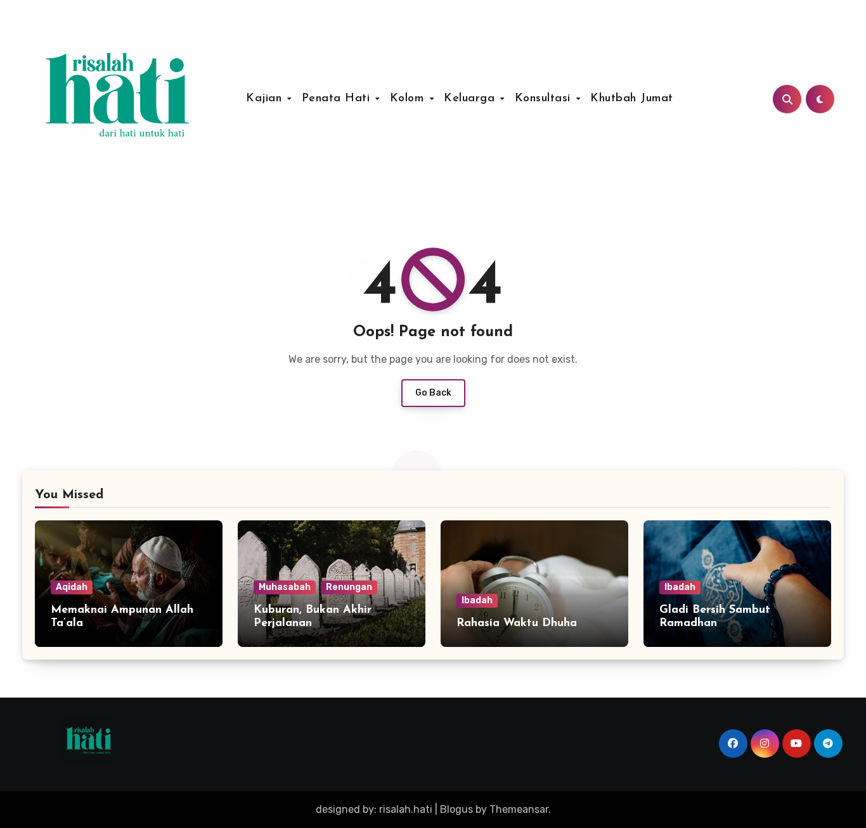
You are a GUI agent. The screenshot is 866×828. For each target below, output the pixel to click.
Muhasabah (285, 587)
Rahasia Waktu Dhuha (516, 623)
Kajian (266, 98)
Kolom (409, 98)
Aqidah (71, 587)
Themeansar (518, 809)
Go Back (433, 392)
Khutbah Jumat (631, 98)
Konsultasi (545, 98)
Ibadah (477, 600)
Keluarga (471, 98)
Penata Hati (338, 98)
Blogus (456, 809)
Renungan (349, 587)
